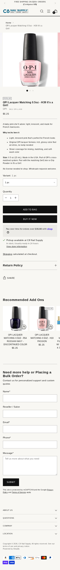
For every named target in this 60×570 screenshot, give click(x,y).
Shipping (7, 254)
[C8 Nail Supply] (15, 11)
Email (6, 422)
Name (6, 391)
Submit (11, 482)
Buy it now (30, 219)
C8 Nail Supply (25, 544)
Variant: (9, 175)
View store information (16, 246)
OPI (5, 109)
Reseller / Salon (11, 407)
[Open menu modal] (48, 11)
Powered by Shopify (11, 549)
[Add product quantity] (15, 198)
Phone (7, 437)
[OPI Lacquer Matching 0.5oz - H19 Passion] (42, 318)
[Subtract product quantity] (6, 198)
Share (11, 278)
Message (8, 453)
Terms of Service (19, 492)
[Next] (55, 3)
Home (8, 23)
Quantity (7, 191)
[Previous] (4, 3)
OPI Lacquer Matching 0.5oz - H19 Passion (42, 338)
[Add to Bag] (24, 327)
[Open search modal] (41, 11)
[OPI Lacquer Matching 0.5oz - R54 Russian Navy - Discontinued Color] (15, 318)
